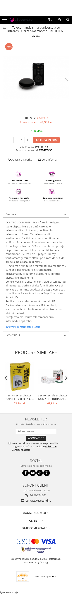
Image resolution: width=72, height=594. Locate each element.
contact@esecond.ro (38, 500)
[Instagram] (46, 473)
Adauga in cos (46, 140)
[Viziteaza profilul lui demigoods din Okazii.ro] (22, 576)
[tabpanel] (36, 77)
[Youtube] (32, 473)
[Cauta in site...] (68, 19)
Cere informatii (50, 159)
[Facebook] (25, 473)
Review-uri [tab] (13, 334)
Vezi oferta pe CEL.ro (46, 576)
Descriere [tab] (11, 214)
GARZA (36, 36)
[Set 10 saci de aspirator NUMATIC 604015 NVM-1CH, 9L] (52, 376)
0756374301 (38, 495)
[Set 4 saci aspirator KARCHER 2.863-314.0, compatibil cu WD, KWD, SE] (19, 376)
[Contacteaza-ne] (50, 19)
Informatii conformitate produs (23, 326)
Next (66, 81)
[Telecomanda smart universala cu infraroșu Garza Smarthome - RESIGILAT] (36, 77)
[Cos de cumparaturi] (59, 19)
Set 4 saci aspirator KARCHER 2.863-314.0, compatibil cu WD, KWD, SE (19, 397)
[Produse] (5, 20)
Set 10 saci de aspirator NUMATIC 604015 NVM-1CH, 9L (52, 397)
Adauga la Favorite (21, 159)
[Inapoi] (3, 28)
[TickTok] (39, 473)
